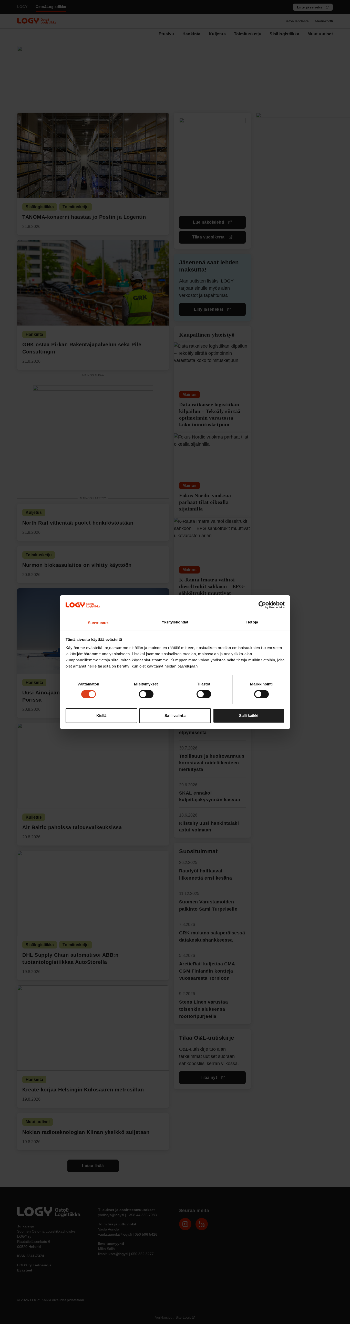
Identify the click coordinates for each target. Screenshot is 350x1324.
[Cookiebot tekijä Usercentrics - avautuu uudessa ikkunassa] (262, 605)
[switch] (146, 694)
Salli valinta (174, 715)
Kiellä (101, 715)
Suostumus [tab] (98, 622)
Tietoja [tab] (252, 622)
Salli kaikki (248, 715)
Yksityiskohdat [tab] (175, 622)
